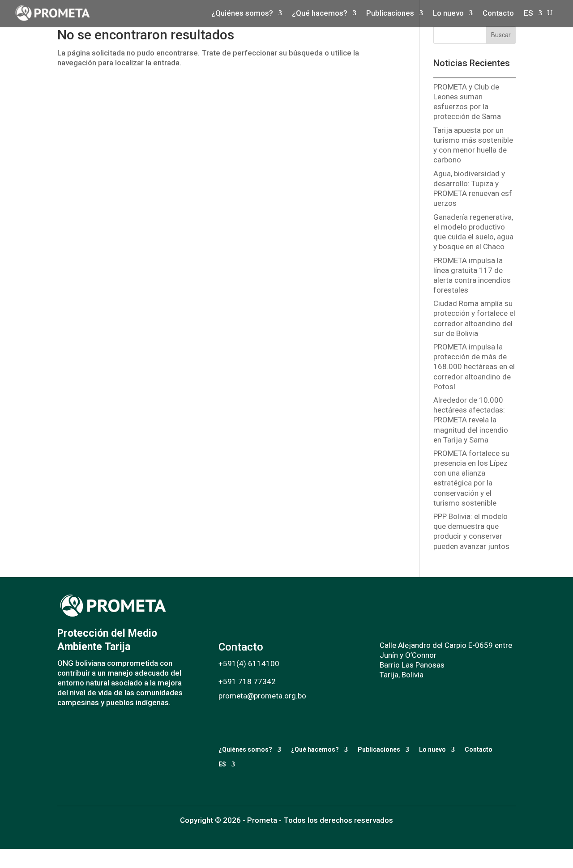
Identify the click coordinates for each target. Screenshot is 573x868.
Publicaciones (379, 749)
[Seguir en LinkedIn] (97, 727)
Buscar (501, 34)
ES (222, 764)
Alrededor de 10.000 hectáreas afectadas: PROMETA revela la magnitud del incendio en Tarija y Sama (470, 420)
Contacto (478, 749)
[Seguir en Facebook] (61, 727)
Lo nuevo (432, 749)
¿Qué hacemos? (315, 749)
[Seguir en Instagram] (79, 727)
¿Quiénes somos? (245, 749)
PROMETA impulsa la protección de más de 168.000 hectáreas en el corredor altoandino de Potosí (474, 366)
